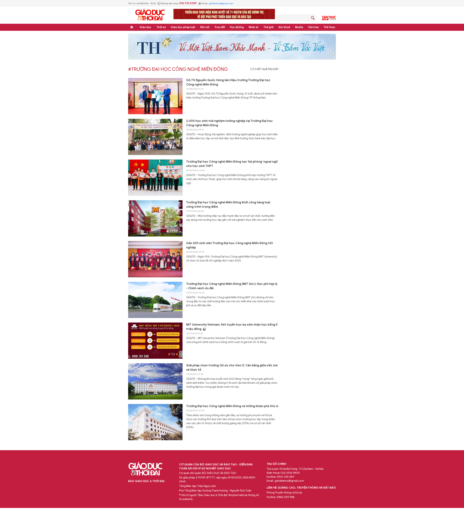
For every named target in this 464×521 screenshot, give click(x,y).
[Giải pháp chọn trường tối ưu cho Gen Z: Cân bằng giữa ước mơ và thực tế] (155, 381)
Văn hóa (313, 27)
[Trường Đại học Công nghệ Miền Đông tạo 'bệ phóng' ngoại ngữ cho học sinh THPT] (155, 178)
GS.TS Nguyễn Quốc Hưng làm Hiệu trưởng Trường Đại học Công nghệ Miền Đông (228, 82)
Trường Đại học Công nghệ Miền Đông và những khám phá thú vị (232, 406)
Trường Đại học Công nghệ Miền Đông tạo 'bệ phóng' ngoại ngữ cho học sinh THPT (232, 164)
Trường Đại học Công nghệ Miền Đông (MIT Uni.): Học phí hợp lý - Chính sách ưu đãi (231, 286)
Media (299, 27)
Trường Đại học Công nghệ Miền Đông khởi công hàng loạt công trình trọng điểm (228, 205)
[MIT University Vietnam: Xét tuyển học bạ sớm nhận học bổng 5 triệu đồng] (155, 341)
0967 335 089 (285, 476)
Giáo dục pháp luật (183, 27)
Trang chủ (131, 27)
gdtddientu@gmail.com (221, 3)
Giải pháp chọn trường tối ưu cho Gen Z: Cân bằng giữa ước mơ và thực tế (232, 368)
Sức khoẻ (284, 27)
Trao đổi (219, 27)
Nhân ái (253, 27)
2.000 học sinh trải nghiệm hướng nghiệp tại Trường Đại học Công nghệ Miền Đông (229, 123)
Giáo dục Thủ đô (329, 18)
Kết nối (204, 27)
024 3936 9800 (290, 472)
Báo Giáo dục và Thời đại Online (149, 15)
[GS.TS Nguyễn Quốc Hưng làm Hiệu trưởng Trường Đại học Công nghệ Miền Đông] (155, 96)
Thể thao (329, 27)
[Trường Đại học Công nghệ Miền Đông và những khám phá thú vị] (155, 422)
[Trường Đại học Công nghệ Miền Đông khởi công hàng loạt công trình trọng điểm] (155, 218)
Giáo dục (145, 27)
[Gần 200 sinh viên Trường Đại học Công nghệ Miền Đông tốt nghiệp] (155, 259)
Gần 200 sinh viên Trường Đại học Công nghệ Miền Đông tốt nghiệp (229, 245)
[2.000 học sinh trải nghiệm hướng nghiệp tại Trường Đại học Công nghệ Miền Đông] (155, 137)
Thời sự (161, 27)
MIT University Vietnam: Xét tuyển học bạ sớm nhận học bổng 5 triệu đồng (231, 327)
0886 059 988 (286, 497)
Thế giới (268, 27)
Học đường (237, 27)
